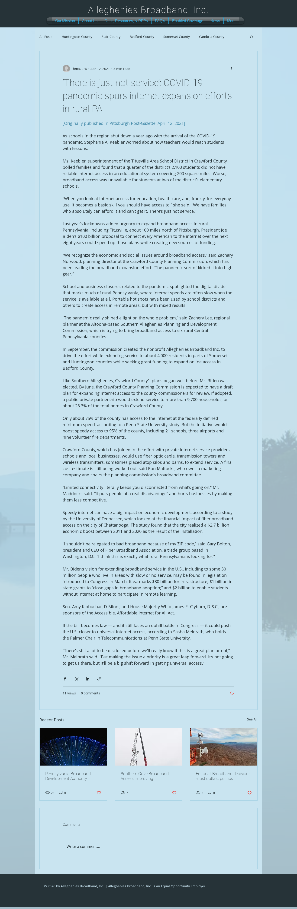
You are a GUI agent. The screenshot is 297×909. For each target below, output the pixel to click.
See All (252, 719)
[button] (251, 37)
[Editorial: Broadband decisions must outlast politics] (223, 747)
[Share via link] (99, 679)
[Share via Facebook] (65, 679)
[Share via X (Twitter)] (76, 679)
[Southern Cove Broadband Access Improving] (148, 747)
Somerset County (176, 36)
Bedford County (142, 36)
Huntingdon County (77, 36)
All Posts (45, 36)
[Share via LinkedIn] (87, 679)
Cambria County (211, 36)
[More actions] (231, 68)
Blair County (110, 36)
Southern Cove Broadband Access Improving (145, 776)
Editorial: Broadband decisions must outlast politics (223, 776)
